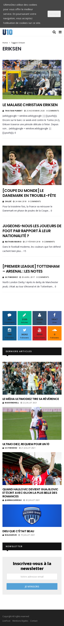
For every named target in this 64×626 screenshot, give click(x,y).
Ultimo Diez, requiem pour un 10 (25, 444)
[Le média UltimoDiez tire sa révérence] (32, 378)
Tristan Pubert (14, 110)
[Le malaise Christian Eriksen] (32, 79)
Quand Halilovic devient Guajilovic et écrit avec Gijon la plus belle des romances (30, 492)
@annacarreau (13, 500)
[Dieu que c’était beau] (32, 515)
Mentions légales (20, 620)
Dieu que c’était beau (18, 531)
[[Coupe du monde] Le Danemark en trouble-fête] (32, 165)
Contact (33, 620)
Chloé (8, 201)
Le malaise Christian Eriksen (30, 104)
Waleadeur (11, 535)
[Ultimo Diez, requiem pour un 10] (32, 423)
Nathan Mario (13, 241)
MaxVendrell (12, 402)
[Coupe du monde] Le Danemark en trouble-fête (29, 193)
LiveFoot (6, 620)
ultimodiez (11, 277)
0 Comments (52, 110)
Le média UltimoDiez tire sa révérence (30, 399)
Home (5, 42)
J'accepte (54, 13)
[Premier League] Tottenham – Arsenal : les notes (30, 269)
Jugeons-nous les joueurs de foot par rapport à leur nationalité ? (31, 230)
